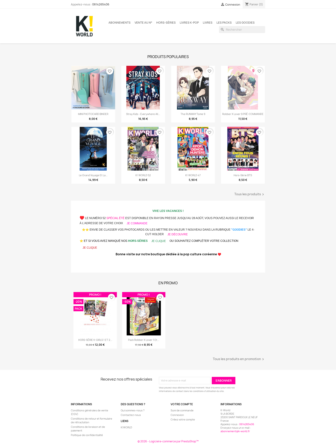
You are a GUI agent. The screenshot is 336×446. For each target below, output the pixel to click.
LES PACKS (224, 22)
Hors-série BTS (243, 175)
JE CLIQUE (158, 241)
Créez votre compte (183, 419)
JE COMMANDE (137, 223)
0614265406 (100, 4)
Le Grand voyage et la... (93, 175)
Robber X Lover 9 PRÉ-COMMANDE (243, 114)
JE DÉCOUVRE (177, 234)
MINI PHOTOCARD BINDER (93, 114)
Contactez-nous (131, 415)
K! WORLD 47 (193, 175)
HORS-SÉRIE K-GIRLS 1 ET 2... (95, 340)
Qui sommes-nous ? (133, 410)
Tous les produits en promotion (239, 359)
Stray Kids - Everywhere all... (143, 114)
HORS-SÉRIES (166, 22)
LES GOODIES (245, 22)
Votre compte (182, 404)
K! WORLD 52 (143, 175)
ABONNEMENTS (119, 22)
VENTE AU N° (143, 22)
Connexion (177, 415)
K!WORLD (126, 427)
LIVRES (207, 22)
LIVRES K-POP (189, 22)
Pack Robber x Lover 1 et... (143, 340)
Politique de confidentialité (87, 435)
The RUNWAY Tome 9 (193, 114)
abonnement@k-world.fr (235, 431)
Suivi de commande (182, 410)
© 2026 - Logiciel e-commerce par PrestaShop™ (168, 441)
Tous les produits (249, 194)
